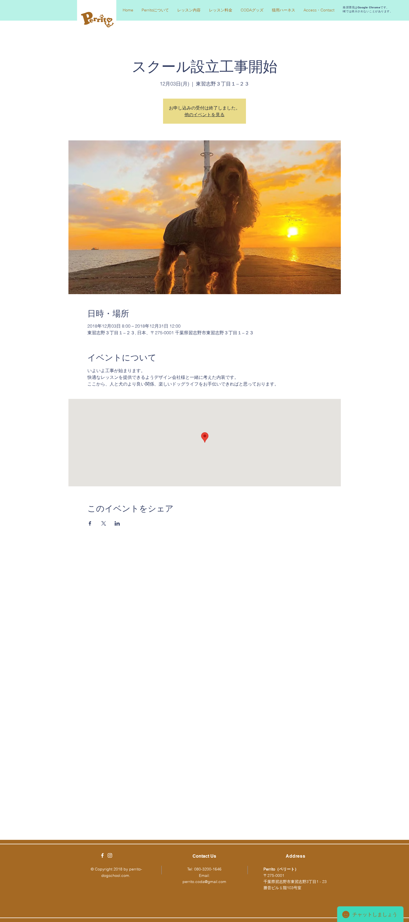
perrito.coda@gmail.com (204, 881)
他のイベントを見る (204, 114)
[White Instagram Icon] (110, 855)
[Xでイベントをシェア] (103, 523)
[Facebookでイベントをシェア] (90, 523)
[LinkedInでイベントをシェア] (117, 523)
